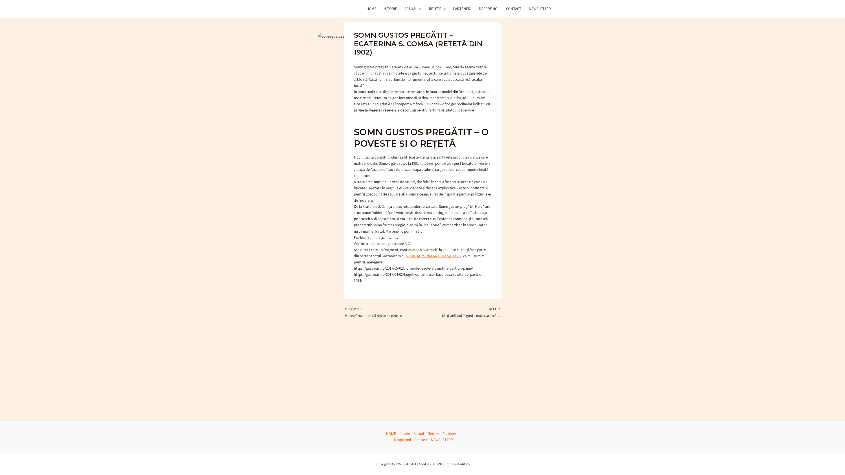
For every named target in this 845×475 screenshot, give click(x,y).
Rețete (435, 8)
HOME (371, 8)
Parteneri (462, 8)
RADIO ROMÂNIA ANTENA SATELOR (433, 256)
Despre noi (489, 8)
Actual (410, 8)
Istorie (390, 8)
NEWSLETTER (540, 8)
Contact (513, 8)
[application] (419, 9)
